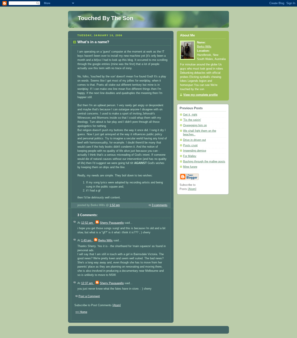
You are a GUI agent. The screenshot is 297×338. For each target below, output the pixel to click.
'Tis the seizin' (192, 119)
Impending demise (194, 150)
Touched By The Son (105, 18)
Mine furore (190, 166)
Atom (116, 305)
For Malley (189, 156)
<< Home (81, 312)
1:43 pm (86, 240)
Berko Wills (105, 240)
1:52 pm (115, 205)
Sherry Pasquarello (112, 222)
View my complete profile (200, 94)
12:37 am (87, 283)
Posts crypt (190, 145)
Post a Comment (89, 296)
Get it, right (190, 114)
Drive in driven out (194, 140)
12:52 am (87, 222)
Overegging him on (195, 125)
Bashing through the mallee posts (204, 161)
